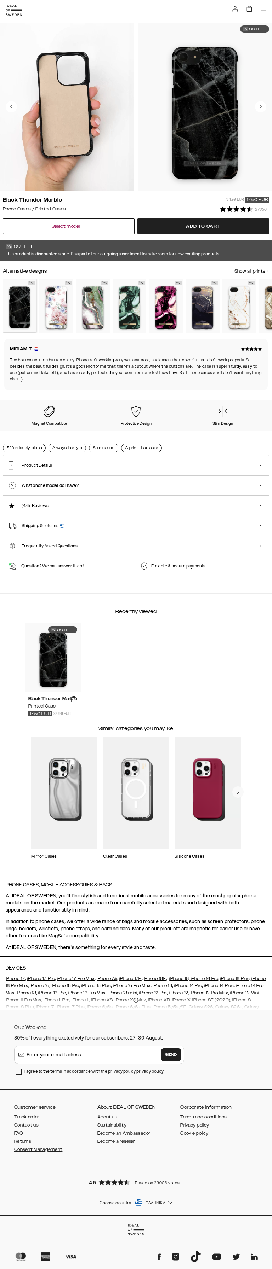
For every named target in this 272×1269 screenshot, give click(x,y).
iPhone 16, (179, 978)
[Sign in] (235, 9)
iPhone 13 (26, 992)
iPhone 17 (15, 978)
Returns (22, 1141)
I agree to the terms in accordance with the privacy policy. (94, 1071)
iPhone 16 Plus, (235, 978)
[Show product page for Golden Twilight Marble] (202, 306)
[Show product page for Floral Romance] (56, 306)
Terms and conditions (203, 1116)
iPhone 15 (39, 985)
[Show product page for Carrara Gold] (239, 306)
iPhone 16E (155, 978)
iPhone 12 (178, 992)
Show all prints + (251, 271)
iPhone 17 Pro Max (76, 978)
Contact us (26, 1125)
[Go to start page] (14, 10)
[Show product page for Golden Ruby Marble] (166, 306)
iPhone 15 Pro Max (132, 985)
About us (107, 1116)
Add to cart (203, 226)
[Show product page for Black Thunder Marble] (19, 306)
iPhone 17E (130, 978)
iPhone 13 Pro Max (87, 992)
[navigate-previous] (238, 792)
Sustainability (111, 1125)
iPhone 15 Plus (96, 985)
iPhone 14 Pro (187, 985)
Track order (26, 1116)
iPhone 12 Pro (153, 992)
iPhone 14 (162, 985)
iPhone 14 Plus (218, 985)
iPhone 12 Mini (244, 992)
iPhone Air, (107, 978)
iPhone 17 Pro (41, 978)
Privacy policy (194, 1125)
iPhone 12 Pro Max (209, 992)
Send (171, 1054)
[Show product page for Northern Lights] (93, 306)
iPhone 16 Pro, (204, 978)
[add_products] (73, 699)
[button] (136, 1182)
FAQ (18, 1133)
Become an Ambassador (124, 1133)
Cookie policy (194, 1133)
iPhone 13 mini (122, 992)
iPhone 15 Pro (64, 985)
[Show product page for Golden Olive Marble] (129, 306)
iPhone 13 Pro (52, 992)
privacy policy (150, 1071)
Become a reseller (116, 1141)
